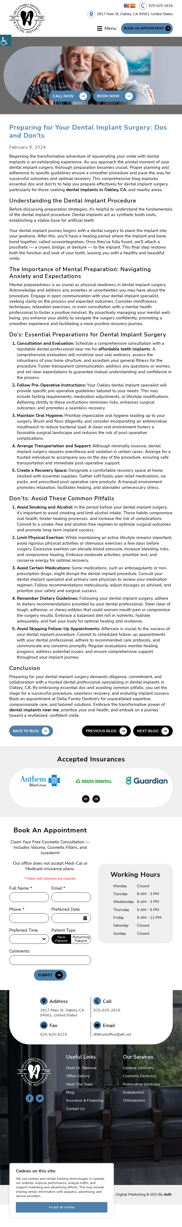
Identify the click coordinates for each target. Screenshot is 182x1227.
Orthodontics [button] (134, 1100)
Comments (19, 951)
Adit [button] (167, 1194)
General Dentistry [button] (138, 1068)
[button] (5, 40)
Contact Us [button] (75, 1108)
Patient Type (63, 930)
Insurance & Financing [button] (84, 1100)
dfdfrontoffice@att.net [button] (112, 1034)
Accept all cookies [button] (62, 1207)
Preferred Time (23, 930)
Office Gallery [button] (78, 1076)
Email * (58, 888)
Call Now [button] (63, 96)
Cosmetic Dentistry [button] (139, 1076)
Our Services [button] (138, 1057)
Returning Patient (81, 939)
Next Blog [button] (148, 731)
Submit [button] (45, 975)
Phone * (16, 909)
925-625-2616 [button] (161, 5)
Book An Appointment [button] (144, 28)
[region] (61, 1190)
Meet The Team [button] (79, 1084)
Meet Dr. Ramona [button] (81, 1068)
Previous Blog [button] (101, 731)
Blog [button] (70, 1092)
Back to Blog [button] (26, 731)
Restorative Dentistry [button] (141, 1084)
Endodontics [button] (133, 1092)
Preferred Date (65, 909)
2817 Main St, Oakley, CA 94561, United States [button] (135, 14)
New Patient (61, 939)
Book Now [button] (108, 96)
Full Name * (20, 888)
